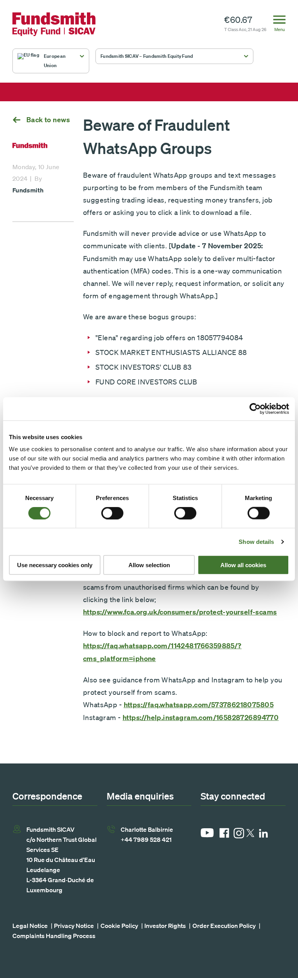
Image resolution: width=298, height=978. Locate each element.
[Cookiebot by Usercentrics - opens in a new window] (255, 408)
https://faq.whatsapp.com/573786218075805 (199, 704)
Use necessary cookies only (54, 565)
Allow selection (149, 565)
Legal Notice (30, 926)
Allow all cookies (243, 565)
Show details (256, 541)
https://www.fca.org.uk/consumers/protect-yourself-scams (180, 612)
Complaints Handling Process (53, 936)
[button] (50, 60)
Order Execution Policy (224, 926)
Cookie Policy (119, 926)
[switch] (112, 513)
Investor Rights (165, 926)
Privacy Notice (74, 926)
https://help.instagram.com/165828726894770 (201, 717)
